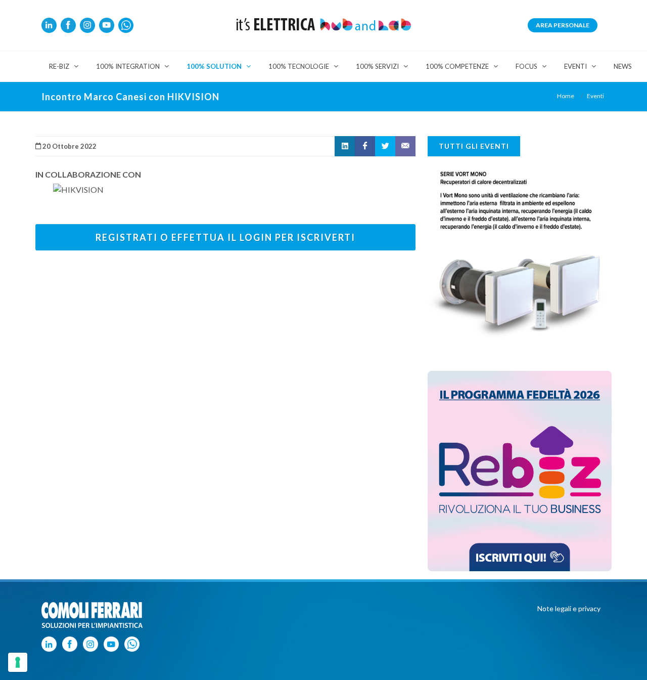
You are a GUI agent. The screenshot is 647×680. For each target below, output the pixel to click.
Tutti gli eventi (474, 146)
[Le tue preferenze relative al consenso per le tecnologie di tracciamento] (17, 662)
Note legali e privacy (568, 608)
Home (565, 96)
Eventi (595, 96)
